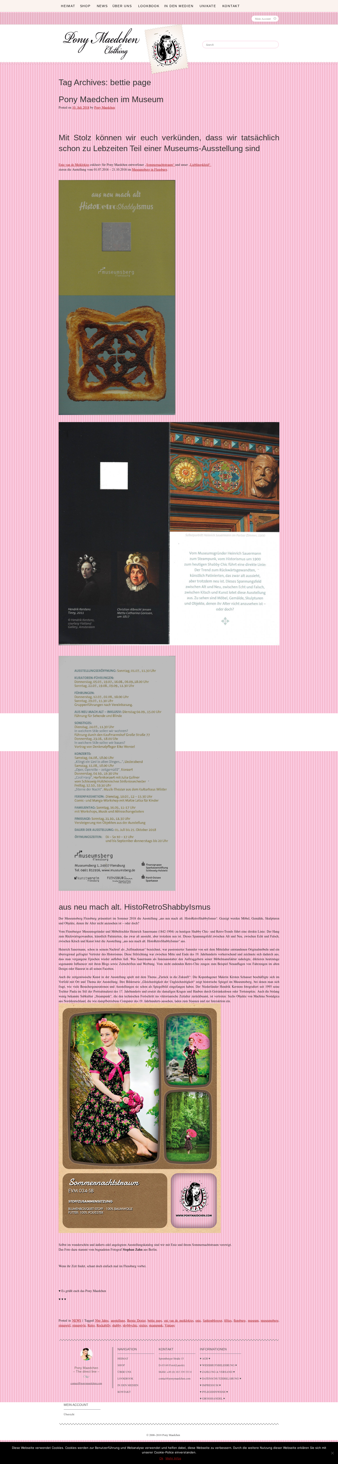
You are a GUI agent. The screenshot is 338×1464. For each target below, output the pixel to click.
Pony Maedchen (104, 107)
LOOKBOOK (149, 6)
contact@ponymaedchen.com (86, 1383)
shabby (116, 1325)
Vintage (170, 1325)
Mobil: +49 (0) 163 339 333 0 (175, 1372)
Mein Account (263, 18)
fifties (228, 1320)
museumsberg (269, 1320)
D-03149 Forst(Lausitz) (172, 1365)
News (102, 6)
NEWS (76, 1320)
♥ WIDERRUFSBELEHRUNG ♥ (218, 1365)
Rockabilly (103, 1325)
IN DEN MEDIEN (179, 6)
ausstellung (118, 1320)
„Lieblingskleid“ (200, 164)
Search (215, 36)
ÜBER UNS (122, 6)
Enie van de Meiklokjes (74, 164)
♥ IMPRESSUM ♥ (210, 1385)
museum (253, 1320)
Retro (91, 1325)
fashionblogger (212, 1320)
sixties (143, 1325)
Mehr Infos (173, 1458)
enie (198, 1320)
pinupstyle (79, 1325)
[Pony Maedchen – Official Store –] (177, 39)
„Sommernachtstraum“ (160, 164)
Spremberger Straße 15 (171, 1358)
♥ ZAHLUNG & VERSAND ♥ (217, 1372)
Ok (161, 1458)
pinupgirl (65, 1325)
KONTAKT (231, 6)
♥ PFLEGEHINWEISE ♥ (214, 1391)
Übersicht (69, 1414)
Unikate (208, 6)
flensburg (240, 1320)
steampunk (156, 1325)
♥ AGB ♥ (205, 1358)
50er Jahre (102, 1320)
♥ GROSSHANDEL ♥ (212, 1398)
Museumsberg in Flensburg (149, 169)
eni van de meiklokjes (178, 1320)
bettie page (155, 1320)
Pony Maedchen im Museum (111, 99)
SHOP (85, 6)
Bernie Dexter (136, 1320)
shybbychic (130, 1325)
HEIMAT (68, 6)
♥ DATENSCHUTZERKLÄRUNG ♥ (220, 1378)
